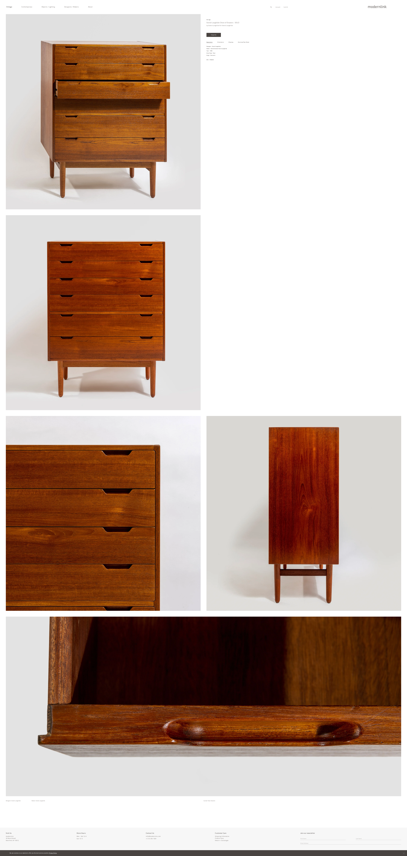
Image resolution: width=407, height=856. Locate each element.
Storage (208, 19)
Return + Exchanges (221, 840)
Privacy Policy (53, 853)
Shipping (231, 42)
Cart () (286, 7)
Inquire (213, 35)
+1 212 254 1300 (151, 838)
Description (209, 42)
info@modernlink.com (153, 836)
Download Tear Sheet (243, 42)
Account (278, 7)
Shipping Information (222, 836)
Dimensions (220, 42)
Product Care (219, 838)
